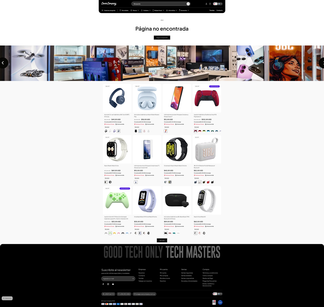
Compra (206, 269)
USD (216, 3)
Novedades (125, 10)
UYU (221, 3)
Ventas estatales (186, 275)
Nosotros (142, 273)
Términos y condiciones (210, 273)
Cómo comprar (208, 275)
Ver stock (107, 127)
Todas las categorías (109, 10)
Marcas (135, 10)
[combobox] (160, 4)
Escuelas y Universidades (189, 281)
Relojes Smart (158, 10)
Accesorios (184, 10)
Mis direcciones (165, 278)
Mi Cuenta (163, 273)
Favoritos (163, 281)
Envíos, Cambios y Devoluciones (208, 285)
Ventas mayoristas (187, 273)
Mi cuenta (163, 269)
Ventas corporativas (187, 278)
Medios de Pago (208, 278)
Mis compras (164, 275)
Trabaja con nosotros (145, 281)
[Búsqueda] (188, 3)
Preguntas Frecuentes (210, 281)
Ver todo (162, 240)
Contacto (220, 10)
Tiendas (211, 10)
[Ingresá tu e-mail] (133, 278)
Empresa (142, 269)
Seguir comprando (162, 37)
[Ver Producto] (177, 98)
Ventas (184, 269)
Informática (171, 10)
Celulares (146, 10)
